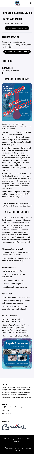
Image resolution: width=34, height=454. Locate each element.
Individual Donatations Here (17, 28)
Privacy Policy (19, 448)
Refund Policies (8, 448)
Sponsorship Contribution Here (17, 51)
